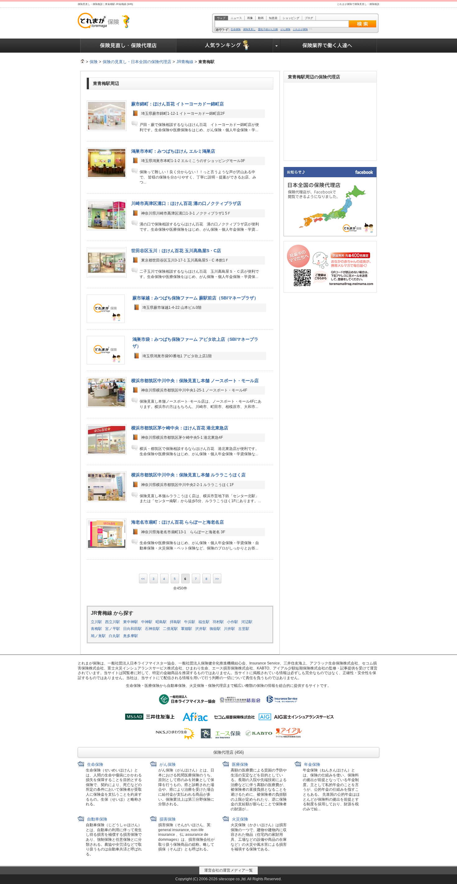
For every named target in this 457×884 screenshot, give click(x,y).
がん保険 (285, 29)
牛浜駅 (189, 622)
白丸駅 (114, 636)
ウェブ (221, 18)
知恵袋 (273, 18)
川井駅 (229, 629)
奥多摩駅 (130, 636)
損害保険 (167, 819)
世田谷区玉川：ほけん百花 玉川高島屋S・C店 (176, 250)
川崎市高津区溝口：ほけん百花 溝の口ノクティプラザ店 (186, 203)
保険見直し (249, 29)
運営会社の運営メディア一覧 (228, 870)
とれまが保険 (300, 29)
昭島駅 (161, 622)
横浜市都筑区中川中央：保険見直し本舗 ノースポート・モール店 (195, 380)
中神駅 (146, 622)
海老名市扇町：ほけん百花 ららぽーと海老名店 (177, 522)
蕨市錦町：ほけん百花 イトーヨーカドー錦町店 (177, 103)
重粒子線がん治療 (268, 29)
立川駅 (96, 622)
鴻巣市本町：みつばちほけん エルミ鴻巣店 (173, 151)
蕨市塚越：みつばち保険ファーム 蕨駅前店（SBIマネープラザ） (195, 297)
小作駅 (232, 622)
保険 (94, 61)
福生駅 (204, 622)
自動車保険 (96, 819)
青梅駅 (96, 629)
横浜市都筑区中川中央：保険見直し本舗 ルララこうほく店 (188, 474)
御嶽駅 (215, 629)
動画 (261, 18)
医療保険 (239, 764)
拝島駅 (175, 622)
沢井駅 (200, 629)
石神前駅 (152, 629)
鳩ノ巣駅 (98, 636)
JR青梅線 (184, 61)
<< (143, 579)
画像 (250, 18)
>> (217, 579)
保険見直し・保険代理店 (128, 46)
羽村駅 (218, 622)
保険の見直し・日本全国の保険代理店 (137, 61)
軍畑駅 (186, 629)
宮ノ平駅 (112, 629)
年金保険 (311, 764)
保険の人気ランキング (224, 46)
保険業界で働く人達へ (328, 46)
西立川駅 (112, 622)
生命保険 (236, 29)
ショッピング (291, 18)
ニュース (236, 18)
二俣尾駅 (170, 629)
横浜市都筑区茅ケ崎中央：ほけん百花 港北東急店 (179, 427)
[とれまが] (82, 61)
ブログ (309, 18)
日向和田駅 (132, 629)
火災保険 (239, 819)
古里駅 (243, 629)
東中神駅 (130, 622)
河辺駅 (246, 622)
